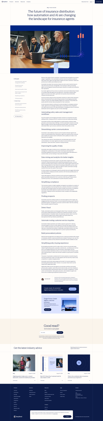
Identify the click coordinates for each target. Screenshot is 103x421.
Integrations (16, 400)
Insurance (31, 390)
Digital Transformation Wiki (49, 394)
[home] (4, 1)
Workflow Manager (17, 396)
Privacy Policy (62, 394)
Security (15, 406)
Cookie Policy (55, 413)
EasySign (15, 394)
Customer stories (48, 396)
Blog (45, 390)
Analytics (15, 404)
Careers (46, 409)
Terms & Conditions (63, 390)
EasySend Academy (48, 400)
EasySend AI (16, 398)
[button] (11, 1)
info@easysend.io (78, 390)
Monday (15, 410)
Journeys (15, 390)
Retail (30, 396)
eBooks (46, 392)
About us (46, 407)
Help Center (47, 398)
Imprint (61, 392)
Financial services (32, 392)
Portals (15, 402)
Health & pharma (32, 394)
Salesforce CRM (16, 408)
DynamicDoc (16, 392)
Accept (67, 416)
